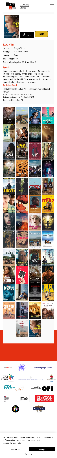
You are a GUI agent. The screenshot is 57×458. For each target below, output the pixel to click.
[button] (27, 35)
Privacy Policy (16, 443)
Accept (42, 449)
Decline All (15, 449)
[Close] (53, 437)
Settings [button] (28, 454)
